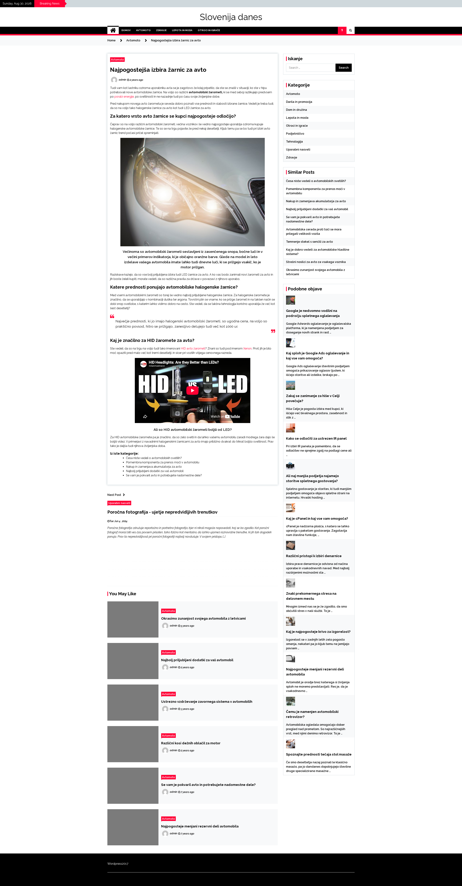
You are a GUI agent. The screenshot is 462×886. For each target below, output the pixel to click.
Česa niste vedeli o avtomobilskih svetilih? (154, 458)
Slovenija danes (231, 17)
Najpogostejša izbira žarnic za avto (158, 69)
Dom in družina (296, 109)
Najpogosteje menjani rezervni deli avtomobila (200, 826)
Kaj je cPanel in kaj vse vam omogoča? (317, 518)
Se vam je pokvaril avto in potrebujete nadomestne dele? (164, 475)
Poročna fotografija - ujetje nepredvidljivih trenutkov (162, 512)
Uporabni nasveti (119, 503)
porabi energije (124, 96)
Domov (126, 30)
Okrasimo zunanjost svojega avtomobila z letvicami (203, 618)
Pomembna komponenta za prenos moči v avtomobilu (162, 462)
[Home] (113, 30)
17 (126, 863)
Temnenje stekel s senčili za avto (309, 241)
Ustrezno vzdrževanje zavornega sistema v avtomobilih (206, 701)
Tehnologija (294, 141)
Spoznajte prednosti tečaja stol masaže (319, 754)
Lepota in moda (182, 30)
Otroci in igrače (209, 30)
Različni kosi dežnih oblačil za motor (191, 743)
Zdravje (161, 30)
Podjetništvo (295, 133)
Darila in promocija (299, 102)
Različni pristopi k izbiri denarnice (314, 556)
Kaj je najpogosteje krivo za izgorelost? (318, 632)
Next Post (114, 495)
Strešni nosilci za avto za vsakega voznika (316, 262)
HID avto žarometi (193, 348)
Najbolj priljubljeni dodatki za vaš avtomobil (155, 471)
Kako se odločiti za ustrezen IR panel (316, 438)
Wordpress (114, 863)
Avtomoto (143, 30)
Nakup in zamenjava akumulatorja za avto (154, 466)
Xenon (247, 348)
